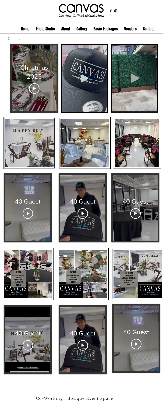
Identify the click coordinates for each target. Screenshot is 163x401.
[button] (103, 108)
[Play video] (34, 88)
